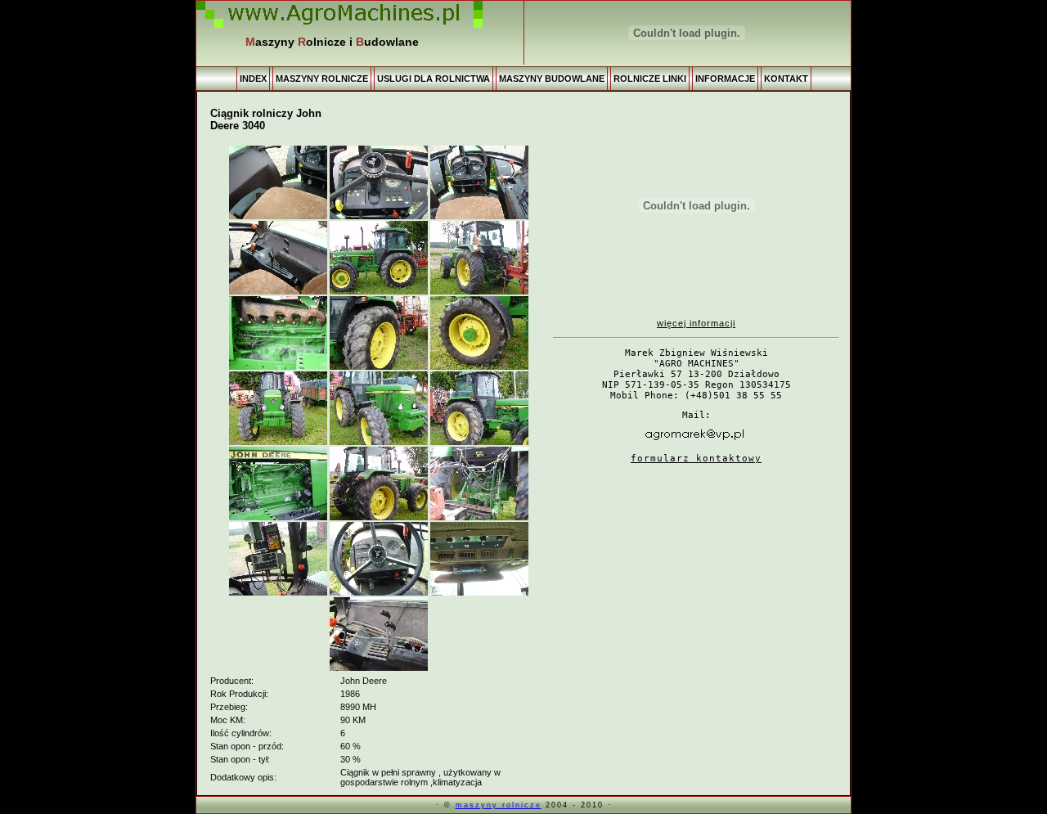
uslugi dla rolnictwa (433, 78)
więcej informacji (696, 323)
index (253, 78)
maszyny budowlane (551, 78)
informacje (725, 78)
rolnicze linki (649, 78)
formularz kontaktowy (696, 458)
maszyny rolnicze (322, 78)
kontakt (786, 78)
